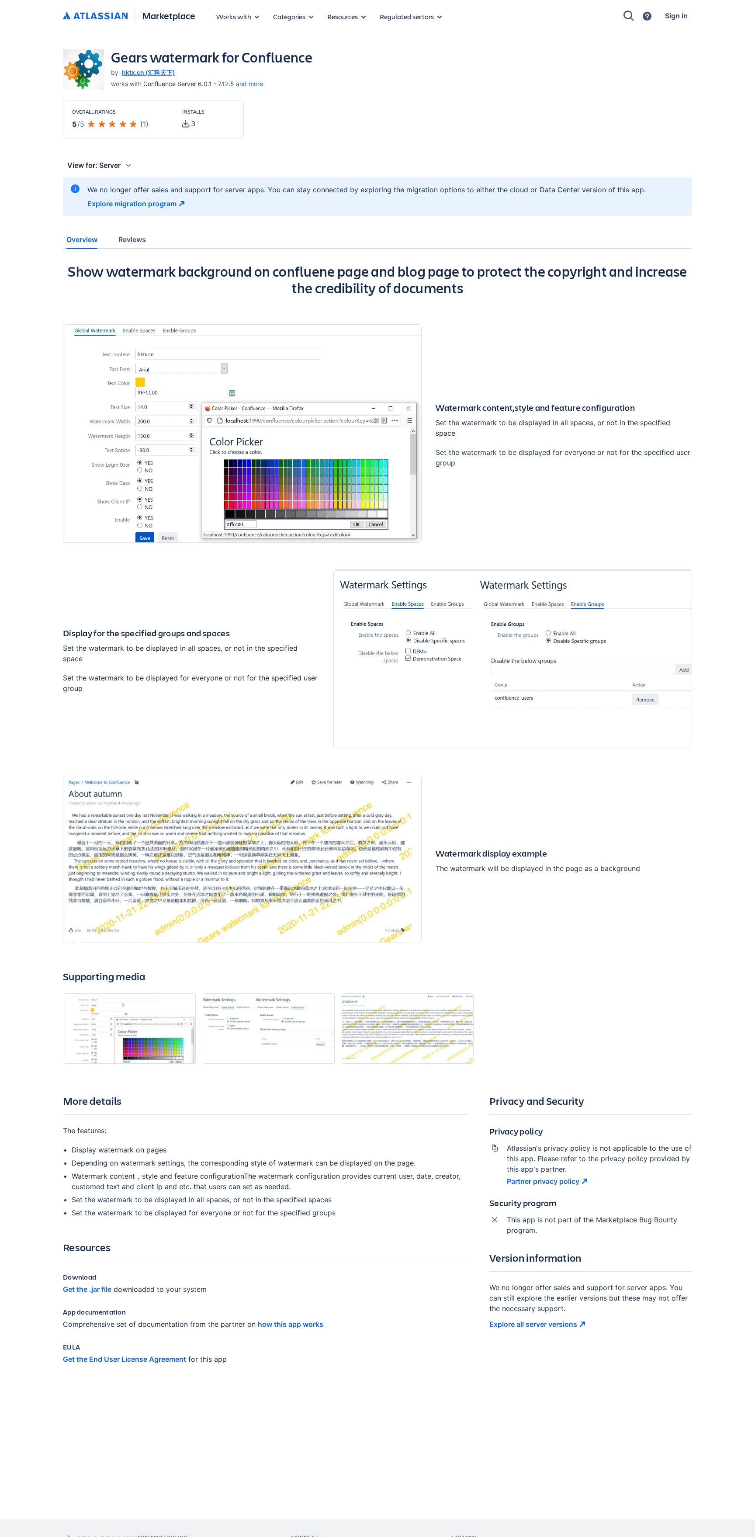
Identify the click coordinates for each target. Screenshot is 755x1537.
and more (249, 83)
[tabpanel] (377, 820)
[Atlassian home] (95, 16)
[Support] (647, 16)
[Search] (628, 15)
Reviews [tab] (132, 239)
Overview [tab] (81, 239)
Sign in (676, 15)
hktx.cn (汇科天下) (148, 72)
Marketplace (168, 15)
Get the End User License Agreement (124, 1359)
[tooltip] (188, 123)
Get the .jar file (87, 1289)
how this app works (290, 1324)
